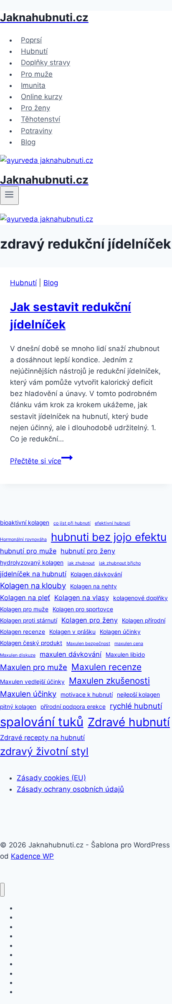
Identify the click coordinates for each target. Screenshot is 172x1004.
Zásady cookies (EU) (51, 778)
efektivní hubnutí (112, 523)
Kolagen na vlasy (81, 597)
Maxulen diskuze (17, 655)
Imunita (33, 85)
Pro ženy (35, 108)
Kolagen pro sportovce (83, 609)
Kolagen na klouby (33, 585)
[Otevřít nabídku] (9, 195)
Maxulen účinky (28, 693)
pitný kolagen (18, 706)
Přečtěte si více (41, 461)
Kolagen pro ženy (89, 620)
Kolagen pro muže (24, 609)
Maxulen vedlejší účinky (32, 681)
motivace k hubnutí (87, 694)
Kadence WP (32, 856)
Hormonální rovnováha (23, 539)
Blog (28, 142)
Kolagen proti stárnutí (28, 620)
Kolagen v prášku (72, 631)
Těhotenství (40, 119)
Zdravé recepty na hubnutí (42, 737)
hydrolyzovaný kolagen (31, 562)
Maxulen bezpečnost (88, 643)
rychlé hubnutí (136, 705)
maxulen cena (128, 643)
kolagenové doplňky (140, 598)
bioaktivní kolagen (24, 522)
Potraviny (36, 131)
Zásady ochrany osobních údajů (70, 789)
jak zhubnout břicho (120, 563)
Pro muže (37, 74)
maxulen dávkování (70, 654)
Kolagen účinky (120, 631)
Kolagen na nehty (93, 586)
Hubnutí (34, 51)
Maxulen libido (125, 654)
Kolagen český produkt (31, 643)
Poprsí (31, 40)
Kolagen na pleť (25, 597)
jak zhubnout (81, 563)
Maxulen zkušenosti (109, 680)
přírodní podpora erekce (73, 706)
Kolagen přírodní (143, 620)
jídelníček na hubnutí (33, 574)
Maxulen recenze (106, 667)
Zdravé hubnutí (129, 722)
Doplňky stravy (45, 63)
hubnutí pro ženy (88, 551)
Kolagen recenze (22, 631)
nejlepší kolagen (138, 694)
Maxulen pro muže (33, 667)
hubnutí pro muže (28, 551)
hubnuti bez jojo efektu (109, 537)
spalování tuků (41, 722)
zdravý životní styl (44, 751)
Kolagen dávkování (96, 574)
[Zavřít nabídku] (2, 890)
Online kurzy (41, 96)
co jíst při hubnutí (72, 523)
